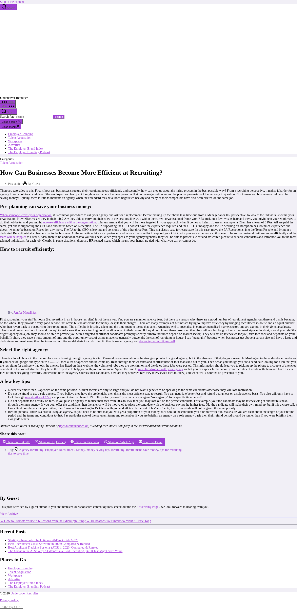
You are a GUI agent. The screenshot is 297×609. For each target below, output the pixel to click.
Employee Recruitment (59, 449)
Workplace (15, 141)
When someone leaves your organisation (26, 215)
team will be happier (13, 237)
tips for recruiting (171, 449)
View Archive (11, 513)
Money (80, 449)
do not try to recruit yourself (157, 341)
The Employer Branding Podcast (29, 152)
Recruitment (134, 449)
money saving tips (98, 449)
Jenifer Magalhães (25, 312)
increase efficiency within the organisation (69, 222)
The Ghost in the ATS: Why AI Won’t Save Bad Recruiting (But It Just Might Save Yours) (65, 551)
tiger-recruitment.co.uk (73, 426)
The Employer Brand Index (25, 148)
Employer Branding (20, 134)
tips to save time (18, 453)
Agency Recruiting (31, 449)
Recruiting (117, 449)
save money (150, 449)
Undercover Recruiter (24, 593)
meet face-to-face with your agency (160, 369)
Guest (36, 183)
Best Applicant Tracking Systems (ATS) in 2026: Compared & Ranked (53, 547)
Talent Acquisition (19, 137)
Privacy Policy (9, 600)
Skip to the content (12, 1)
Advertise (14, 145)
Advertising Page (147, 507)
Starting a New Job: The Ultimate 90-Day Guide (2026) (43, 540)
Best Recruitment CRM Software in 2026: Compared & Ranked (49, 544)
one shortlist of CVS (38, 397)
